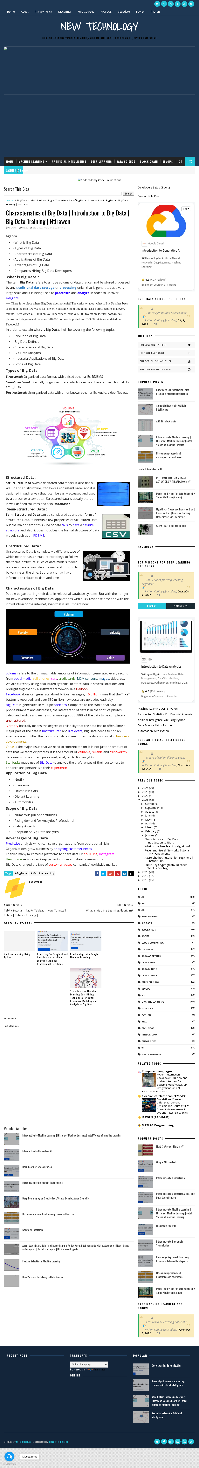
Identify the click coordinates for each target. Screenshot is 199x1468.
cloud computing (152, 942)
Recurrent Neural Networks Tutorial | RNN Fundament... (168, 852)
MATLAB (106, 11)
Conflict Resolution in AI (150, 469)
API (143, 903)
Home (11, 11)
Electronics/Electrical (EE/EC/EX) (164, 1096)
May (148, 819)
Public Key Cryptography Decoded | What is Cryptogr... (167, 866)
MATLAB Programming (158, 1125)
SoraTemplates (23, 1441)
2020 (145, 872)
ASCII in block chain (166, 421)
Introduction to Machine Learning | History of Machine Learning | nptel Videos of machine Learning (71, 1135)
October (150, 804)
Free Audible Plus (148, 196)
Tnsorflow (148, 1041)
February (151, 831)
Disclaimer (64, 11)
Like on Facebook (152, 353)
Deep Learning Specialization (37, 1167)
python (146, 1015)
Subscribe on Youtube (156, 361)
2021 (145, 800)
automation (149, 916)
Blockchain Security (166, 1226)
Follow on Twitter (153, 345)
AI (142, 896)
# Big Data (21, 873)
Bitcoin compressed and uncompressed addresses (48, 1214)
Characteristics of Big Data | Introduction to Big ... (163, 840)
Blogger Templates (58, 1441)
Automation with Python (153, 731)
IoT (180, 161)
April (148, 823)
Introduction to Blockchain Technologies (42, 1182)
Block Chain (149, 161)
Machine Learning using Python (158, 708)
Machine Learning (31, 161)
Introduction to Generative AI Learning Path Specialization (175, 1195)
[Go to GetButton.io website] (9, 1464)
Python (155, 11)
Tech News (147, 1028)
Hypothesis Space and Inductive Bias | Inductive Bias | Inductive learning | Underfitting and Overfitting (175, 513)
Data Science (125, 161)
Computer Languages (157, 1071)
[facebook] (164, 4)
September (152, 807)
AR (143, 909)
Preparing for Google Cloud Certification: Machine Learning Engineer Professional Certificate (52, 959)
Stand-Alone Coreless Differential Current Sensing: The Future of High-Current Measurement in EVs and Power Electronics (173, 1105)
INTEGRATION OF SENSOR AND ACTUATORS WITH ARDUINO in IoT (173, 480)
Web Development (152, 1054)
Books (24, 171)
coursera (147, 949)
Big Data (22, 200)
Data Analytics (151, 955)
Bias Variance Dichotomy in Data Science (42, 1277)
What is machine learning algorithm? (167, 846)
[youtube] (184, 4)
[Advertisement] (99, 123)
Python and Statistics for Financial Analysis (165, 714)
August (150, 811)
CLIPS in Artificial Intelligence (171, 525)
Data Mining (149, 968)
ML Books (147, 1008)
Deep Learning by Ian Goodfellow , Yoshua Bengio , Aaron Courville (55, 1198)
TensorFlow (149, 1034)
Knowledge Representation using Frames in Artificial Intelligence (172, 392)
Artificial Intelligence (69, 161)
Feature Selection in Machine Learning (41, 1261)
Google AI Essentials (32, 1230)
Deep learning (150, 982)
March (149, 827)
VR (142, 1047)
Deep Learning (101, 161)
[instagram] (171, 4)
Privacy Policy (43, 11)
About (25, 11)
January (150, 835)
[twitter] (157, 4)
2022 (145, 796)
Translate (99, 1369)
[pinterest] (191, 4)
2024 (145, 788)
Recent (152, 606)
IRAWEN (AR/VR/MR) (155, 1117)
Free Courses (86, 11)
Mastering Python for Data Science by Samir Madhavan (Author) (175, 495)
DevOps (167, 161)
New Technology (99, 26)
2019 (145, 876)
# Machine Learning (42, 873)
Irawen (140, 11)
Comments (181, 606)
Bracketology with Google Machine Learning (84, 955)
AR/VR (10, 171)
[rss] (178, 4)
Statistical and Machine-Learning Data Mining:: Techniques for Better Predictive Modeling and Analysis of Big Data (84, 998)
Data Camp (148, 962)
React (145, 1021)
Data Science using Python (155, 725)
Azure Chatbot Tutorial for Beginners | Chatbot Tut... (169, 859)
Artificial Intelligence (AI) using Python (161, 720)
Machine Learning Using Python (17, 955)
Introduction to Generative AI (36, 1151)
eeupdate (124, 11)
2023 (145, 792)
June (148, 815)
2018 (145, 880)
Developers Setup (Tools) (154, 187)
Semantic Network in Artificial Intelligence (171, 407)
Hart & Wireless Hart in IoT (170, 1146)
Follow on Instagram (155, 369)
